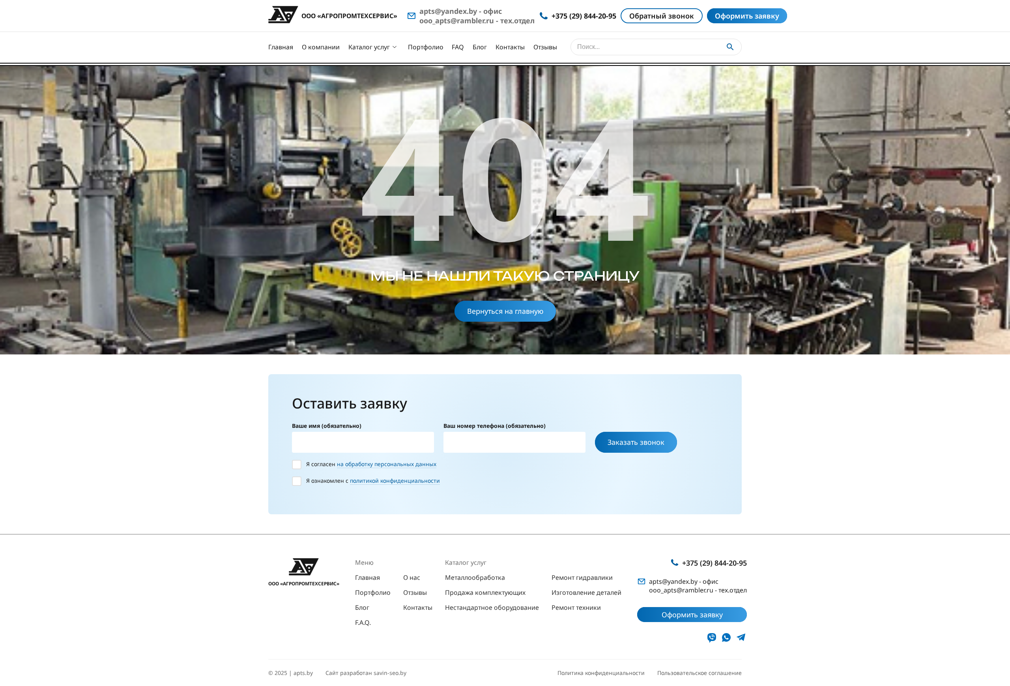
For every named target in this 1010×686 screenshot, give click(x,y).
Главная (280, 47)
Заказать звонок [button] (636, 442)
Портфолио (425, 47)
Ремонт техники (576, 607)
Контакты (510, 47)
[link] (712, 637)
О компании (321, 47)
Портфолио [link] (373, 592)
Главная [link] (367, 577)
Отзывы (545, 47)
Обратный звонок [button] (661, 16)
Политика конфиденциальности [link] (601, 673)
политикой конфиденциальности (395, 480)
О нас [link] (411, 577)
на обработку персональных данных (386, 464)
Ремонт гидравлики (582, 577)
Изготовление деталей (586, 592)
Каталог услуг (369, 47)
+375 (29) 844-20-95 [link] (714, 563)
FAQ (458, 47)
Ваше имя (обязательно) (326, 425)
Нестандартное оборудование (492, 607)
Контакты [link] (417, 607)
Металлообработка (475, 577)
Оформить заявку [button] (747, 16)
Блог (480, 47)
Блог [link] (362, 607)
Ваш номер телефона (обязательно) (494, 425)
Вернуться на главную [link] (505, 311)
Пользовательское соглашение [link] (699, 673)
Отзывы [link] (415, 592)
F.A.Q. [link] (363, 622)
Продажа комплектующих (485, 592)
